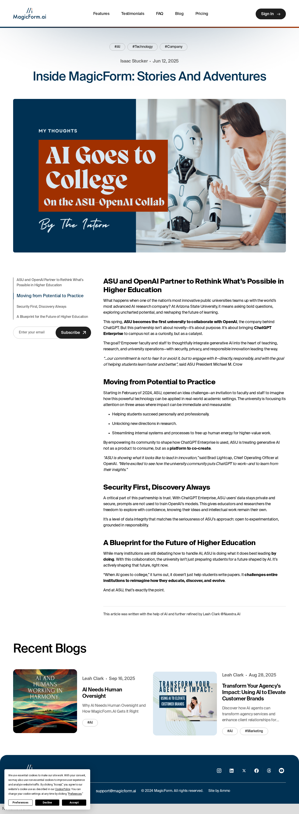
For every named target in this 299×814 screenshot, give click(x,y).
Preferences (20, 802)
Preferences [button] (75, 793)
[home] (29, 14)
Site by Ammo (219, 791)
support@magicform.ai (116, 791)
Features (101, 14)
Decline (47, 802)
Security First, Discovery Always (41, 307)
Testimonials (132, 14)
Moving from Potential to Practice (50, 296)
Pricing (201, 14)
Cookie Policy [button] (62, 789)
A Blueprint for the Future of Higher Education (52, 317)
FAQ (159, 14)
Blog (179, 14)
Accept (74, 802)
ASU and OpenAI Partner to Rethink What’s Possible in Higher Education (50, 282)
